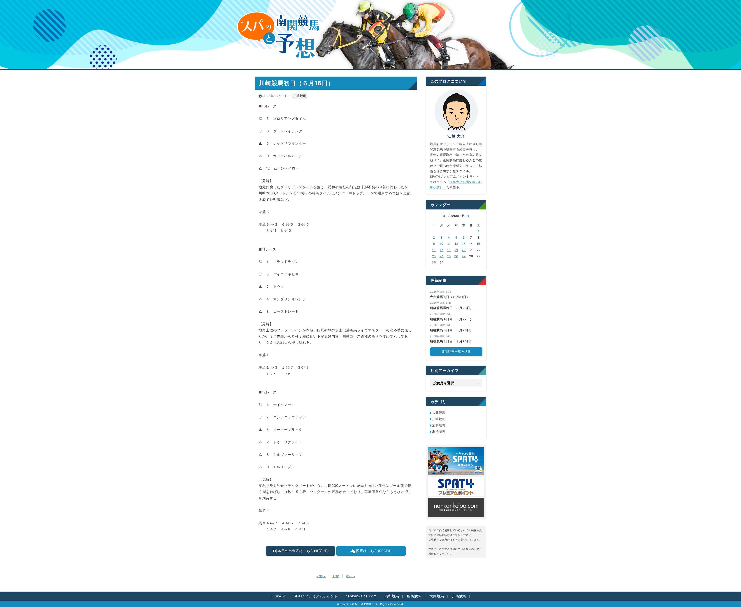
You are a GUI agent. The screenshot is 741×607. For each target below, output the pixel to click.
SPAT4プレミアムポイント (316, 596)
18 (449, 250)
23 (434, 256)
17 (441, 250)
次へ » (350, 576)
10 (441, 244)
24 (442, 256)
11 (449, 244)
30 (434, 262)
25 (449, 256)
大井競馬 (438, 413)
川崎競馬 (299, 96)
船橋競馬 (438, 431)
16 (434, 250)
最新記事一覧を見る (456, 351)
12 (456, 244)
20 (464, 250)
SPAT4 (280, 596)
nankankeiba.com (361, 596)
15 (478, 244)
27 (464, 256)
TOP (335, 576)
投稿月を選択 (443, 383)
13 (464, 244)
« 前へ (321, 576)
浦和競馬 (438, 425)
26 (456, 256)
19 (456, 250)
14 (471, 244)
